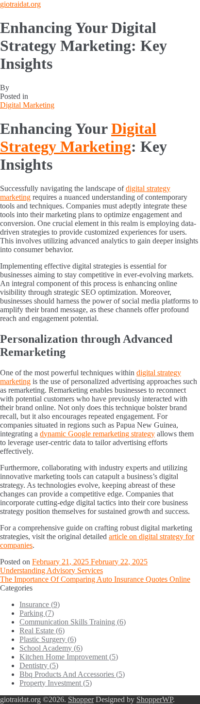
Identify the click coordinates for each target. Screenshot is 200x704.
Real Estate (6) (42, 630)
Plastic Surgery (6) (47, 639)
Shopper (81, 699)
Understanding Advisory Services (51, 570)
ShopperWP (154, 699)
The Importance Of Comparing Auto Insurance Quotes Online (95, 579)
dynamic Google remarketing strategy (97, 434)
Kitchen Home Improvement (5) (68, 657)
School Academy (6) (51, 648)
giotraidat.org (20, 4)
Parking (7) (36, 613)
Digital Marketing (27, 105)
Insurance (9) (39, 604)
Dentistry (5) (38, 665)
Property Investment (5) (55, 683)
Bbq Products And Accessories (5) (72, 674)
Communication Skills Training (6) (72, 622)
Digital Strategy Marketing (78, 137)
